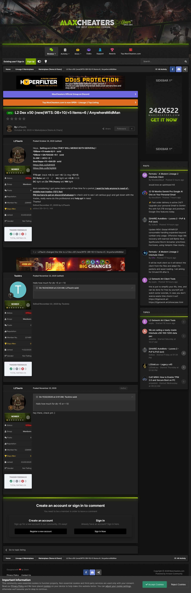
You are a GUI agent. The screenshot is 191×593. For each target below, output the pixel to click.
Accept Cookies (156, 584)
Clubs (88, 54)
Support (100, 54)
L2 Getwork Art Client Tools (162, 279)
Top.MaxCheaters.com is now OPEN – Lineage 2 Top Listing (70, 102)
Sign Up (30, 61)
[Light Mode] (46, 61)
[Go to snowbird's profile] (144, 378)
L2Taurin (21, 127)
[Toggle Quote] (37, 288)
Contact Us (26, 575)
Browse (50, 54)
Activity (64, 54)
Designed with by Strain (18, 569)
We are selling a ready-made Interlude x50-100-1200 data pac (163, 333)
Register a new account (41, 531)
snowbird (153, 383)
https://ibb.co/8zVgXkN (44, 168)
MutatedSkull (158, 180)
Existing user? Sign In (14, 61)
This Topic (174, 61)
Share (107, 128)
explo (154, 282)
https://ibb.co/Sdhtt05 (44, 165)
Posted (175, 180)
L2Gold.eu (153, 367)
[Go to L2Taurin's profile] (9, 128)
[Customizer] (39, 61)
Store (77, 54)
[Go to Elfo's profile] (144, 253)
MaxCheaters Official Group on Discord (70, 94)
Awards (112, 54)
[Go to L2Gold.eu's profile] (144, 365)
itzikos (155, 224)
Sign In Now (100, 531)
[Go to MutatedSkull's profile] (144, 175)
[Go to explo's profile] (144, 280)
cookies (47, 586)
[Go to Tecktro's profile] (18, 290)
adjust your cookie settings (118, 586)
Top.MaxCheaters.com (131, 54)
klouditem (156, 197)
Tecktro (18, 276)
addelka (152, 339)
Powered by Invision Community (169, 574)
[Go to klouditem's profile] (144, 192)
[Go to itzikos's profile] (144, 219)
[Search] (185, 61)
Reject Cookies (178, 584)
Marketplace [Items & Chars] (49, 130)
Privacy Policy (13, 575)
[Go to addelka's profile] (144, 331)
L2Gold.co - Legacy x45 (160, 364)
